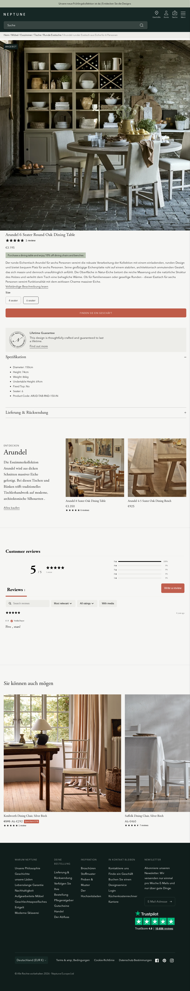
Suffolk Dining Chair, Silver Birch (144, 816)
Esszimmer (26, 34)
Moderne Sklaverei (27, 913)
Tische (37, 34)
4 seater (13, 300)
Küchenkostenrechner (123, 896)
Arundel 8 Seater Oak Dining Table (86, 501)
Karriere (114, 901)
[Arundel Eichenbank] (157, 467)
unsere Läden (24, 879)
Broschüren (88, 868)
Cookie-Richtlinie (104, 960)
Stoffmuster (88, 874)
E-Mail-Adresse (156, 897)
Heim (6, 34)
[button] (141, 561)
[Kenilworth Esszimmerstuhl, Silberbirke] (62, 753)
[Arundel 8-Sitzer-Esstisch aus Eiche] (95, 467)
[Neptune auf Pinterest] (164, 961)
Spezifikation (16, 357)
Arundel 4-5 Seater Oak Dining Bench (149, 501)
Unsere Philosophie (27, 868)
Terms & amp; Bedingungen (73, 960)
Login (112, 890)
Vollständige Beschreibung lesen (27, 286)
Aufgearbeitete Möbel (29, 896)
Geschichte (22, 874)
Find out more (39, 346)
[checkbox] (108, 603)
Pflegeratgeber (63, 900)
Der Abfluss (61, 917)
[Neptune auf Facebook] (157, 961)
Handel (59, 911)
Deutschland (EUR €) (30, 960)
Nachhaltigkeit (24, 890)
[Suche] (141, 25)
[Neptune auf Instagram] (171, 961)
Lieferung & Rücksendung (27, 412)
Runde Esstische (52, 34)
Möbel (14, 34)
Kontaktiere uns (119, 868)
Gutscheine (61, 906)
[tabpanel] (95, 624)
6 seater (30, 300)
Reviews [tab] (16, 590)
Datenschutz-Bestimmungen (135, 960)
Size (8, 292)
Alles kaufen (12, 507)
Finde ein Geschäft (121, 874)
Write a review (172, 588)
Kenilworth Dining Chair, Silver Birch (25, 816)
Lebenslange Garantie (29, 885)
